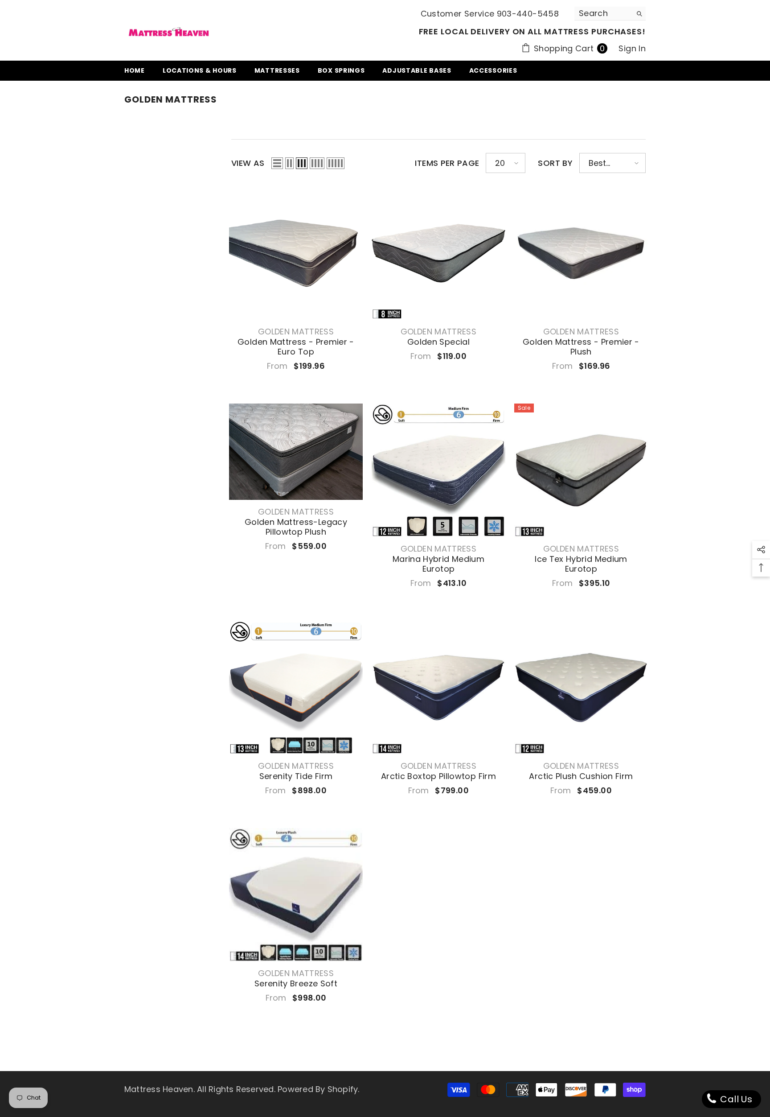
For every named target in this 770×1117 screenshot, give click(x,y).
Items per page (447, 163)
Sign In (632, 48)
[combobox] (603, 13)
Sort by (555, 163)
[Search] (610, 14)
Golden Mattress (296, 331)
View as (248, 163)
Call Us (735, 1099)
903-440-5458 (528, 13)
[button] (277, 163)
